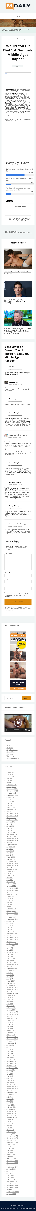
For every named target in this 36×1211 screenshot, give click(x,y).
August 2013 (10, 1070)
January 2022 (11, 886)
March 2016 (10, 1006)
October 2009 (11, 1165)
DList (8, 746)
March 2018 (10, 958)
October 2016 (11, 991)
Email (6, 579)
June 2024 (10, 826)
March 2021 (10, 907)
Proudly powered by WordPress (9, 1208)
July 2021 (9, 898)
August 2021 (10, 896)
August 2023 (10, 847)
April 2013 (9, 1078)
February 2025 (11, 809)
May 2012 (9, 1101)
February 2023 (11, 859)
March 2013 (10, 1080)
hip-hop (20, 219)
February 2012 (11, 1107)
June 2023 (10, 851)
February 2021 (11, 909)
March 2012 (10, 1105)
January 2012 (11, 1109)
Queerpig (9, 754)
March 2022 (10, 882)
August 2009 (11, 1169)
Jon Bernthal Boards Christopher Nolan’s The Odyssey (14, 301)
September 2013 (12, 1068)
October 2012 (11, 1090)
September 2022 (12, 869)
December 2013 (12, 1062)
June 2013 (10, 1074)
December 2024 (12, 814)
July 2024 (9, 824)
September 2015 (12, 1018)
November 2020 (12, 915)
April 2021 (9, 905)
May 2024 (9, 828)
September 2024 (12, 820)
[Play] (7, 730)
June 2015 (9, 1024)
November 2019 (12, 940)
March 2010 (10, 1155)
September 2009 (12, 1167)
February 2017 (11, 983)
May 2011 (9, 1126)
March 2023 (10, 857)
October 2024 (11, 818)
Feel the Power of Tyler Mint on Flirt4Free (17, 272)
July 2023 (9, 849)
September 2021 (12, 894)
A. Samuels (16, 218)
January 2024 (11, 836)
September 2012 (12, 1093)
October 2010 (11, 1140)
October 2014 (11, 1041)
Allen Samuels (25, 218)
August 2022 (10, 871)
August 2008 (11, 1194)
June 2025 (10, 801)
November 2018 (12, 952)
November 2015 (12, 1014)
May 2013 (9, 1076)
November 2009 (12, 1163)
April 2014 (9, 1053)
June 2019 (10, 950)
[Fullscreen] (29, 730)
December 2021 (12, 888)
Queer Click (10, 752)
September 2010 (12, 1142)
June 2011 (9, 1124)
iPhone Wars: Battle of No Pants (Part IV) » (18, 233)
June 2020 (10, 925)
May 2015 (9, 1026)
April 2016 (9, 1004)
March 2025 (10, 807)
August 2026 (10, 772)
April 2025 (9, 805)
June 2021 (10, 900)
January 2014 (11, 1059)
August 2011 (10, 1119)
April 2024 (9, 830)
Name (7, 573)
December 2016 (12, 987)
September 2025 (12, 795)
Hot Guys (17, 66)
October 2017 (11, 967)
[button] (18, 723)
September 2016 (12, 993)
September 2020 (12, 919)
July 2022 (9, 874)
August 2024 (11, 822)
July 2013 (9, 1072)
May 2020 (10, 927)
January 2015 (10, 1035)
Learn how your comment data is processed (17, 609)
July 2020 (9, 923)
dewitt (13, 39)
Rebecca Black (10, 89)
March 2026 (10, 783)
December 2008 (12, 1186)
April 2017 (9, 979)
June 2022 (10, 876)
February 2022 (11, 884)
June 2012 (10, 1099)
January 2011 (10, 1134)
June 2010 (10, 1148)
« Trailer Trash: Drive (10, 231)
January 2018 (11, 962)
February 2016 (11, 1008)
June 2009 (10, 1173)
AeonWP (32, 1208)
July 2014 (9, 1047)
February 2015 (11, 1033)
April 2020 (10, 929)
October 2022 (11, 867)
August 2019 (10, 946)
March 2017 (10, 981)
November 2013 (12, 1064)
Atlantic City (13, 219)
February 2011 (11, 1132)
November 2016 (12, 989)
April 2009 (10, 1177)
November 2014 (12, 1039)
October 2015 (11, 1016)
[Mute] (26, 730)
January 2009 (11, 1183)
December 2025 (12, 789)
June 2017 (10, 975)
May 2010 (9, 1150)
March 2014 (10, 1055)
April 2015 (9, 1028)
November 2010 (12, 1138)
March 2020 (10, 931)
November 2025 (12, 791)
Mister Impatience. (16, 435)
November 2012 (12, 1088)
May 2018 (9, 954)
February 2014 (11, 1057)
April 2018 (9, 956)
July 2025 (9, 799)
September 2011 (12, 1117)
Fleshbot (9, 748)
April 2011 (9, 1128)
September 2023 (12, 845)
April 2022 (9, 880)
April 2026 (9, 781)
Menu (18, 16)
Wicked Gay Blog (12, 758)
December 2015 (12, 1012)
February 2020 (11, 933)
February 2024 (11, 834)
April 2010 (9, 1152)
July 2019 (9, 948)
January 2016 (11, 1010)
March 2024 (10, 832)
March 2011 (10, 1130)
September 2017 (12, 969)
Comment (8, 553)
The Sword (10, 756)
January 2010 (11, 1159)
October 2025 (11, 793)
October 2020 (11, 917)
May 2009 (10, 1175)
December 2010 (12, 1136)
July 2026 (9, 774)
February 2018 (11, 960)
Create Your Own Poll (20, 206)
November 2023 (12, 840)
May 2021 (9, 902)
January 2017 (11, 985)
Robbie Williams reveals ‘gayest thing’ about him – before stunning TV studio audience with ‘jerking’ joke (17, 330)
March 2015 (10, 1031)
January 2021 (11, 911)
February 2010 (11, 1157)
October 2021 (11, 892)
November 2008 (12, 1188)
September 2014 (12, 1043)
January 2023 (11, 861)
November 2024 (12, 816)
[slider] (16, 729)
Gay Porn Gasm (12, 750)
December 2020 (12, 913)
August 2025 (10, 797)
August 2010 (10, 1144)
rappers (26, 219)
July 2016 (9, 997)
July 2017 (9, 973)
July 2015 (9, 1022)
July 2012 (9, 1097)
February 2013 (11, 1082)
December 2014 (12, 1037)
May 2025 (9, 803)
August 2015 (10, 1020)
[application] (18, 723)
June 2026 (10, 776)
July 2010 (9, 1146)
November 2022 (12, 865)
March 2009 (10, 1179)
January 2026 (11, 787)
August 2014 (10, 1045)
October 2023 (11, 843)
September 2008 (12, 1192)
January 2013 (11, 1084)
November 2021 (12, 890)
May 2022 (9, 878)
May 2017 (9, 977)
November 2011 (12, 1113)
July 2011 (9, 1121)
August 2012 (10, 1095)
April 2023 (9, 855)
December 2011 (12, 1111)
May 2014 (9, 1051)
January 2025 (11, 812)
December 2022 (12, 863)
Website (7, 586)
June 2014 (10, 1049)
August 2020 (11, 921)
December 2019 (12, 938)
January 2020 (11, 936)
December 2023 (12, 838)
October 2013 (11, 1066)
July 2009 (9, 1171)
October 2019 (11, 942)
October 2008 (11, 1190)
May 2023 (9, 853)
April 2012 (9, 1103)
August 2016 (10, 995)
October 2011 (11, 1115)
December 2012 (12, 1086)
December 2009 (12, 1161)
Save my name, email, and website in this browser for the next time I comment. (17, 595)
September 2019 (12, 944)
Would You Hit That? (19, 221)
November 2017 (12, 964)
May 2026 (9, 778)
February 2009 (11, 1181)
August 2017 (10, 971)
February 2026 (11, 785)
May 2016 (9, 1002)
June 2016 (10, 1000)
